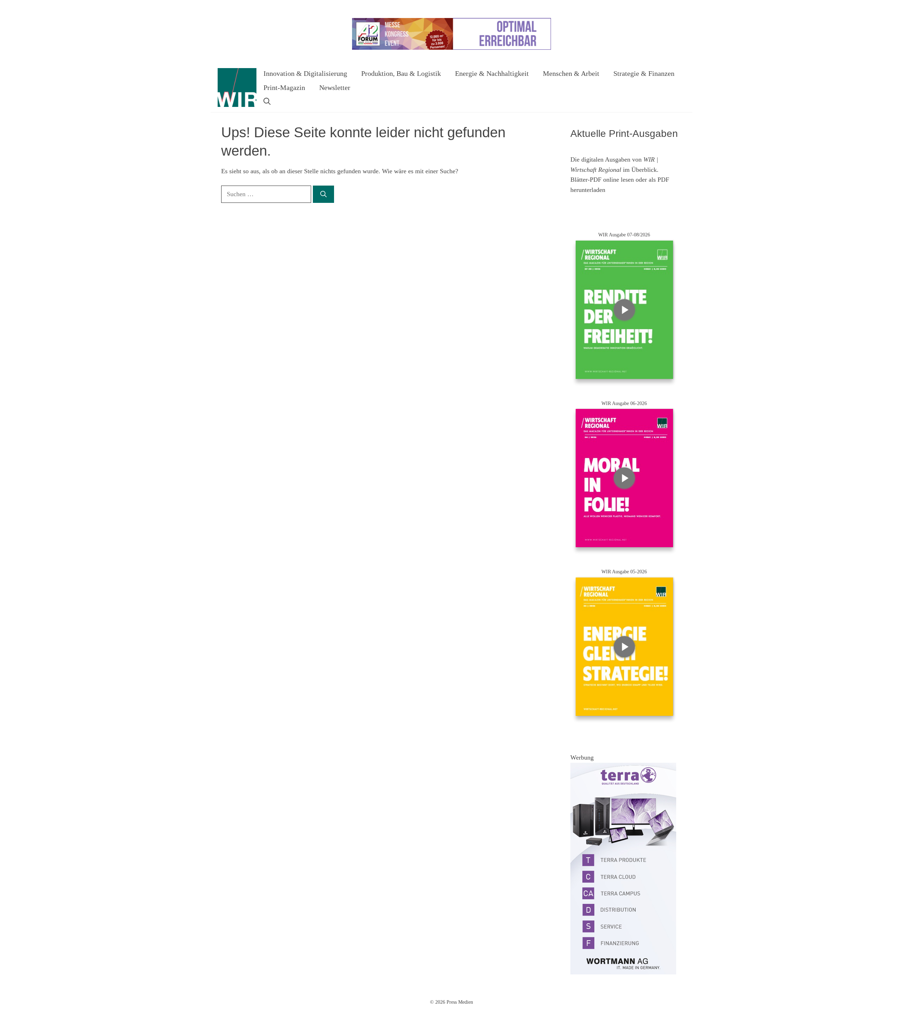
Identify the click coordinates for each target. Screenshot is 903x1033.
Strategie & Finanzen (643, 73)
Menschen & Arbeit (571, 73)
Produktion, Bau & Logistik (401, 73)
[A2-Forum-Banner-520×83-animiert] (451, 48)
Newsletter (334, 87)
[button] (267, 102)
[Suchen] (323, 194)
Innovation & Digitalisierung (305, 73)
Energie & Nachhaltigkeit (492, 73)
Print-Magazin (284, 87)
